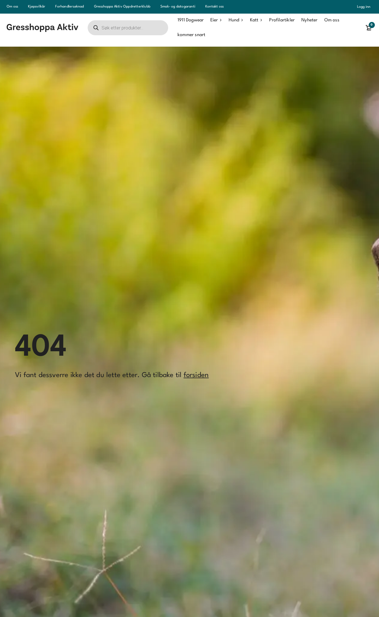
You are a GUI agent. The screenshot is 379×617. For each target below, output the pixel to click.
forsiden (196, 375)
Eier (214, 20)
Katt (254, 20)
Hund (234, 20)
